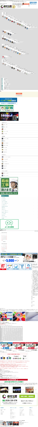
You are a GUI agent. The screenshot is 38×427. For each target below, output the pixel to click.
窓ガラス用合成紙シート (13, 416)
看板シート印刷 (5, 12)
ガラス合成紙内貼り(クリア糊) (21, 21)
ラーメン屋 (35, 389)
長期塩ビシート (12, 409)
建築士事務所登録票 (12, 64)
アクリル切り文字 (10, 31)
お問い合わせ (3, 215)
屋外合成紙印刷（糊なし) (30, 25)
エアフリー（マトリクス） (34, 27)
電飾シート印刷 (5, 13)
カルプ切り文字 (5, 161)
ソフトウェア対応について (7, 84)
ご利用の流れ (30, 410)
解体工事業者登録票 (27, 70)
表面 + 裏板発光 (18, 41)
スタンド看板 (4, 59)
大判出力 (3, 11)
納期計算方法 (3, 207)
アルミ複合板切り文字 (6, 163)
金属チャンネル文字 (5, 35)
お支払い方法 (30, 411)
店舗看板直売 (8, 58)
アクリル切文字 (21, 410)
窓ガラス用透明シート (12, 417)
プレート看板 (5, 133)
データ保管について (6, 86)
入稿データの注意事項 (4, 201)
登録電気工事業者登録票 (22, 68)
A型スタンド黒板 (23, 69)
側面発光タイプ (16, 40)
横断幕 (16, 20)
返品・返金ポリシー (6, 82)
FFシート (11, 415)
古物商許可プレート (20, 50)
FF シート (22, 22)
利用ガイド (3, 77)
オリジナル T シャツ (5, 62)
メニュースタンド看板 (31, 72)
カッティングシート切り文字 (10, 30)
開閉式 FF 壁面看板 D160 (24, 52)
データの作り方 (6, 80)
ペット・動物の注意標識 (19, 49)
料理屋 (9, 389)
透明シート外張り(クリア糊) (32, 26)
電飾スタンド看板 (5, 60)
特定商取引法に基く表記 (7, 87)
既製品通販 (3, 136)
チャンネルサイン (15, 34)
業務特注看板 (18, 43)
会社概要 (5, 88)
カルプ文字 (21, 411)
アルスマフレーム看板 (14, 48)
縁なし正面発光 (8, 37)
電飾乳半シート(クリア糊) (11, 16)
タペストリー (24, 23)
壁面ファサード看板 (6, 138)
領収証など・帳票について (7, 83)
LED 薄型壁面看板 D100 (22, 51)
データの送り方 (6, 81)
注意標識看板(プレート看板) (6, 45)
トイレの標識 (10, 56)
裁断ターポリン (12, 17)
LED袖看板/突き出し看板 (11, 46)
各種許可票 (4, 61)
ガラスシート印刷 (6, 131)
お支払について (3, 209)
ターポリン (4, 14)
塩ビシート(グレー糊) (9, 15)
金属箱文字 (15, 33)
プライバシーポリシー (6, 89)
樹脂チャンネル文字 (5, 36)
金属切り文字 (13, 32)
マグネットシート (12, 418)
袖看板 (4, 140)
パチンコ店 (22, 389)
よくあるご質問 (6, 85)
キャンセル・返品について (5, 210)
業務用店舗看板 (6, 44)
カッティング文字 (22, 409)
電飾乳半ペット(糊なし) (17, 19)
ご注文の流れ (5, 78)
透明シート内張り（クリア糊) (28, 24)
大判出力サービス (4, 122)
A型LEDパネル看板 (10, 63)
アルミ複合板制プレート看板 (13, 47)
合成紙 (11, 410)
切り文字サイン (31, 29)
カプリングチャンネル (14, 39)
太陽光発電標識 (27, 53)
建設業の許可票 (19, 67)
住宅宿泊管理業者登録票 (30, 71)
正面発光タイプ (10, 38)
